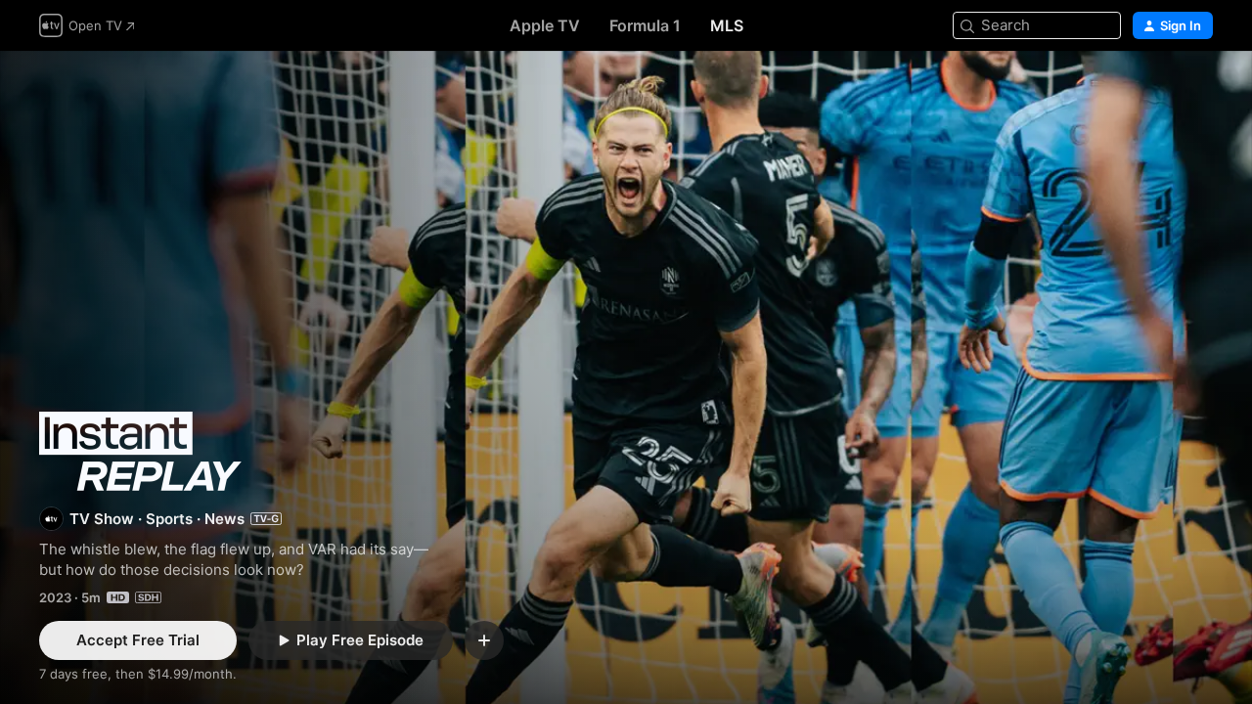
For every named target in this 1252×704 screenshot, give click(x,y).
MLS (726, 25)
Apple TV (545, 25)
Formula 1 (645, 25)
